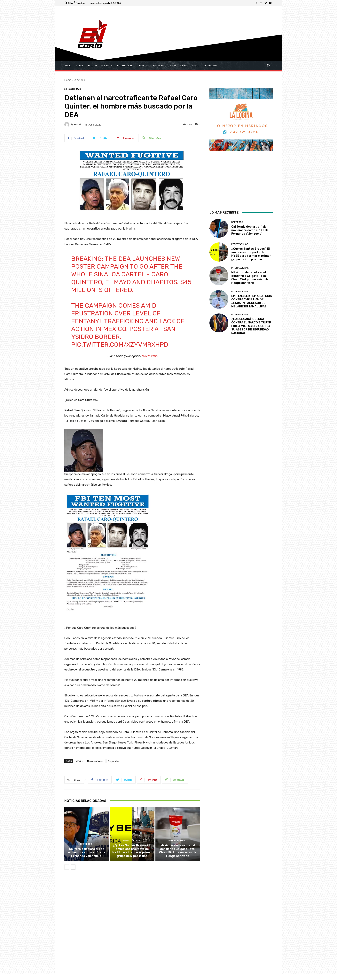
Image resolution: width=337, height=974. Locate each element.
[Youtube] (270, 3)
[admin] (67, 124)
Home (67, 80)
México (79, 760)
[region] (241, 144)
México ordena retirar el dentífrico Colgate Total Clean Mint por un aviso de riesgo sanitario (177, 851)
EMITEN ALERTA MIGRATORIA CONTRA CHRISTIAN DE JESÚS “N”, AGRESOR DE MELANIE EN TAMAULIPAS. (251, 301)
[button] (268, 65)
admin (78, 124)
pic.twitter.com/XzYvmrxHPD (119, 344)
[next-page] (73, 867)
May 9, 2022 (150, 356)
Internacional (177, 841)
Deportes (86, 844)
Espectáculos (132, 841)
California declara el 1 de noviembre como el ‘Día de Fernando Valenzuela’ (86, 852)
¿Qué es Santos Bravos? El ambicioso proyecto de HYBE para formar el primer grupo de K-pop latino (132, 851)
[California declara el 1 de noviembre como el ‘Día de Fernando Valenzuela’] (86, 834)
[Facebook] (256, 3)
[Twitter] (265, 3)
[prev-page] (66, 867)
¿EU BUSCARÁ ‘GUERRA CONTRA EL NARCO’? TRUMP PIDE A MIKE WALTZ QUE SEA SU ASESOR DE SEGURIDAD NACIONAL (251, 326)
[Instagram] (261, 3)
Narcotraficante (95, 760)
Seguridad (79, 80)
